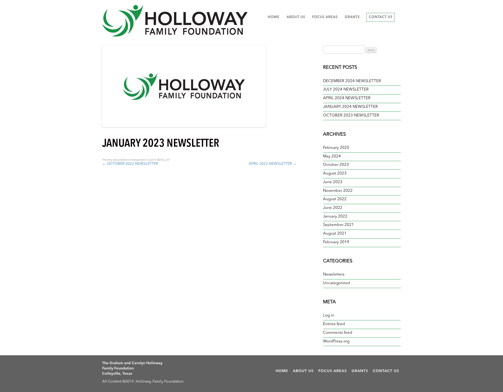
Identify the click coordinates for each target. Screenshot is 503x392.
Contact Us (380, 17)
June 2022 (332, 208)
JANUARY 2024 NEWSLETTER (350, 107)
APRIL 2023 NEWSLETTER (273, 164)
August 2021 (335, 234)
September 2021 (338, 225)
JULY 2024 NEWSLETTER (346, 90)
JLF (168, 160)
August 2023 (335, 174)
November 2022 (338, 191)
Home (274, 17)
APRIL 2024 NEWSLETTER (346, 98)
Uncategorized (136, 160)
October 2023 (336, 165)
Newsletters (334, 275)
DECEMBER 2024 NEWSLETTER (352, 81)
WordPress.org (336, 341)
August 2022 (335, 199)
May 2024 (332, 156)
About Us (296, 17)
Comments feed (337, 333)
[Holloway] (175, 20)
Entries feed (334, 324)
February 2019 (336, 242)
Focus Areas (325, 17)
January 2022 (335, 217)
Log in (328, 315)
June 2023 (332, 182)
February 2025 (336, 148)
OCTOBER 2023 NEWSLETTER (351, 116)
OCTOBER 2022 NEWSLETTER (130, 164)
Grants (352, 17)
